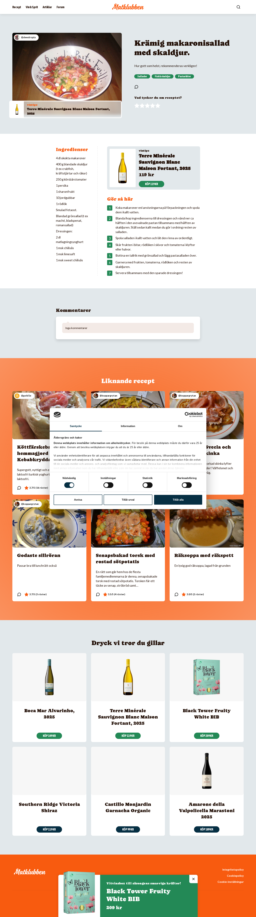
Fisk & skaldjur (162, 76)
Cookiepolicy (235, 875)
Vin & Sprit (32, 7)
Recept (16, 7)
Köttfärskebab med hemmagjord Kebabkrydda (41, 453)
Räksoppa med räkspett (204, 555)
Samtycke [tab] (76, 426)
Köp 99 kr (128, 829)
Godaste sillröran (38, 555)
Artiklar (47, 7)
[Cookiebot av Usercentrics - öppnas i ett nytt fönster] (187, 414)
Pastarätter (184, 76)
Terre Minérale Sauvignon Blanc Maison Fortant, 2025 (165, 162)
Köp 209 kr (206, 736)
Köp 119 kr (151, 184)
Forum (60, 7)
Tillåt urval (128, 499)
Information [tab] (128, 426)
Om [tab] (180, 426)
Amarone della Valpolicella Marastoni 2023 (207, 810)
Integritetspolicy (233, 869)
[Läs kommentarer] (136, 87)
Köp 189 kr (206, 829)
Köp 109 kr (49, 736)
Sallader (142, 76)
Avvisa (78, 499)
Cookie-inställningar (231, 881)
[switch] (108, 485)
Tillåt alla (178, 499)
